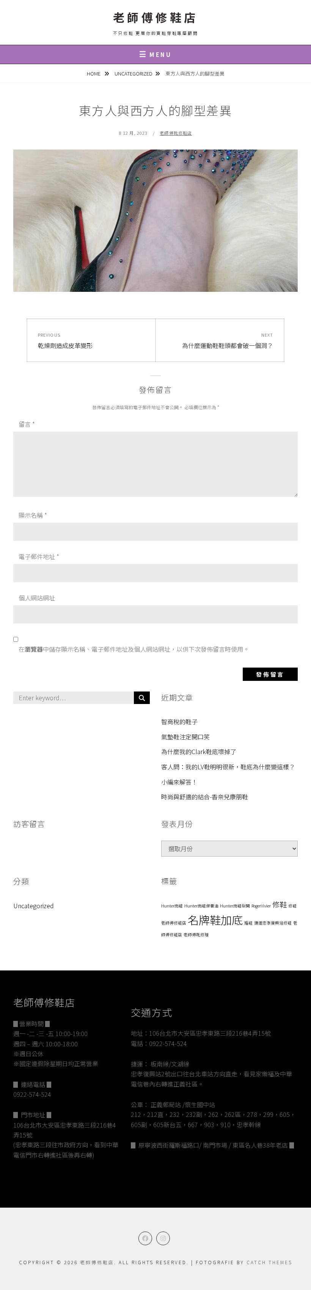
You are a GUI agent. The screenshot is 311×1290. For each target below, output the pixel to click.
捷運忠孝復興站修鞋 (273, 923)
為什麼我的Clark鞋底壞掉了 (198, 751)
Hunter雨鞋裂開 (235, 906)
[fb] (145, 1238)
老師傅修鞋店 (155, 17)
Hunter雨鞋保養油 (201, 906)
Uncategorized (133, 73)
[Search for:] (81, 697)
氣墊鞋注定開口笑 (185, 736)
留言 (27, 423)
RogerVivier (261, 906)
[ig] (163, 1238)
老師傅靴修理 (196, 934)
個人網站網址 (37, 597)
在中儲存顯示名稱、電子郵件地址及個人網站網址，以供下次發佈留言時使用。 (134, 649)
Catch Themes (269, 1262)
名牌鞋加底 (215, 920)
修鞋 (279, 904)
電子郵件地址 (39, 556)
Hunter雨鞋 (172, 906)
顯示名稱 (33, 515)
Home (94, 73)
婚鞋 (248, 923)
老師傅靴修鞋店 (176, 133)
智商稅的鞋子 (179, 721)
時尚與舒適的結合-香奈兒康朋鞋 (204, 796)
